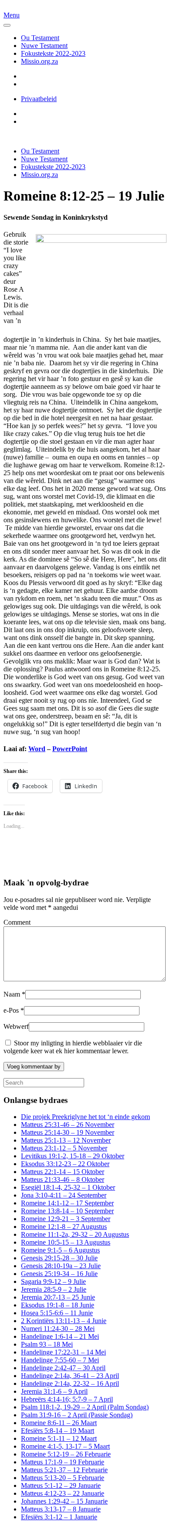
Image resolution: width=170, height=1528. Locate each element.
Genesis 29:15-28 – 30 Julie (59, 1258)
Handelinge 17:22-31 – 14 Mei (63, 1352)
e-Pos (13, 1010)
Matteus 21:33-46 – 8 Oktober (62, 1179)
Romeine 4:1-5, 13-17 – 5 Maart (65, 1446)
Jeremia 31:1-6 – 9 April (54, 1391)
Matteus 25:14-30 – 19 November (67, 1132)
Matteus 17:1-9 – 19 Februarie (62, 1462)
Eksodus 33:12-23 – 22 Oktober (65, 1163)
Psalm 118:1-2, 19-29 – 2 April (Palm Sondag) (85, 1407)
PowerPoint (69, 748)
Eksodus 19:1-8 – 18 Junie (57, 1305)
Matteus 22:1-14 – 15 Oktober (62, 1171)
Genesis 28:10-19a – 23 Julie (61, 1265)
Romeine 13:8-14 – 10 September (67, 1211)
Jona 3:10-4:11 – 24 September (63, 1195)
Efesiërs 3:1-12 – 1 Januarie (59, 1517)
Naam (14, 994)
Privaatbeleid (39, 98)
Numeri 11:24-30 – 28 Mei (58, 1328)
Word (36, 748)
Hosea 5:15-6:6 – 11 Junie (57, 1313)
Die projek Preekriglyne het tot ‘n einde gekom (85, 1116)
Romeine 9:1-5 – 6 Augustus (60, 1250)
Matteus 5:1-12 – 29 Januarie (61, 1485)
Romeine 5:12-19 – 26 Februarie (66, 1454)
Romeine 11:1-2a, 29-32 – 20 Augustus (75, 1234)
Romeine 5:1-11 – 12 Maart (59, 1438)
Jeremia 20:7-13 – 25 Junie (58, 1297)
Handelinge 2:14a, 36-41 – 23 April (70, 1375)
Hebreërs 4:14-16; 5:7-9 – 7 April (67, 1399)
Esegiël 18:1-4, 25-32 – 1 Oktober (68, 1187)
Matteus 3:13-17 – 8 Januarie (61, 1509)
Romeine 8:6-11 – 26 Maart (59, 1422)
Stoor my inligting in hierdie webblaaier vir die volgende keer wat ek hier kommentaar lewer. (72, 1047)
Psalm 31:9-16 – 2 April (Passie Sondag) (77, 1415)
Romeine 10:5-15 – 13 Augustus (65, 1242)
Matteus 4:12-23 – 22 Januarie (62, 1493)
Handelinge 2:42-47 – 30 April (63, 1367)
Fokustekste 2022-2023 (53, 53)
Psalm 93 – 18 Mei (47, 1344)
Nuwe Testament (44, 45)
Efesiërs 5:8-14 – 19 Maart (57, 1430)
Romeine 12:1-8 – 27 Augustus (64, 1226)
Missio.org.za (39, 61)
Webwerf (16, 1026)
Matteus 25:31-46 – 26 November (67, 1124)
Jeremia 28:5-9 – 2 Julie (53, 1289)
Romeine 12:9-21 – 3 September (65, 1218)
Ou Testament (40, 37)
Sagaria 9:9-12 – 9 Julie (53, 1281)
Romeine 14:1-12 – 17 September (67, 1203)
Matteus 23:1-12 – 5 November (64, 1148)
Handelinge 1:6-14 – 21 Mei (60, 1336)
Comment (17, 922)
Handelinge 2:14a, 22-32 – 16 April (70, 1383)
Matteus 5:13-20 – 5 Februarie (62, 1477)
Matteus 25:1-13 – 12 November (66, 1140)
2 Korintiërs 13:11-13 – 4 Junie (63, 1320)
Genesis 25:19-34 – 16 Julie (59, 1273)
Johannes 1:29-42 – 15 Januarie (64, 1501)
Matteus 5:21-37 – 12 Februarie (64, 1470)
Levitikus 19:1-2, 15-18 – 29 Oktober (72, 1156)
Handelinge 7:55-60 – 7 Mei (60, 1360)
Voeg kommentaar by (34, 1066)
